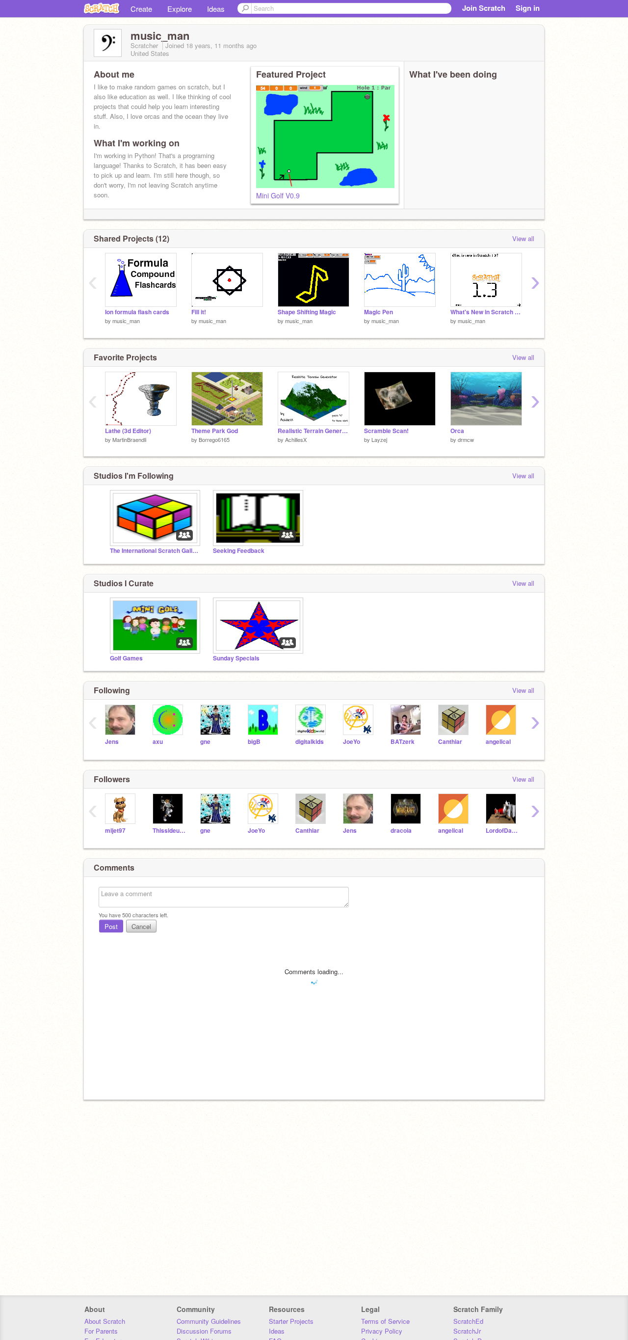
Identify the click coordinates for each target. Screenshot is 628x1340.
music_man (126, 321)
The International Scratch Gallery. (154, 551)
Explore (179, 8)
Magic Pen (378, 312)
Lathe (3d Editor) (128, 431)
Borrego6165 (214, 439)
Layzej (379, 439)
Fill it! (198, 312)
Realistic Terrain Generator (313, 431)
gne (205, 742)
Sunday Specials (236, 658)
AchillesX (296, 439)
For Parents (101, 1331)
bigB (254, 742)
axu (158, 742)
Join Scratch (483, 7)
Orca (457, 431)
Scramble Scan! (386, 431)
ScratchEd (468, 1321)
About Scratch (104, 1321)
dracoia (401, 830)
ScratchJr (467, 1331)
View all (523, 238)
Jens (112, 742)
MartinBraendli (129, 439)
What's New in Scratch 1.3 (486, 312)
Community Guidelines (209, 1321)
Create (141, 8)
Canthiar (450, 742)
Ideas (216, 8)
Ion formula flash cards (137, 312)
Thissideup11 (169, 830)
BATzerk (403, 742)
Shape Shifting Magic (307, 312)
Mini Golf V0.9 (278, 195)
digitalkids (309, 742)
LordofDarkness (502, 830)
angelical (498, 742)
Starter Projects (291, 1321)
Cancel (141, 926)
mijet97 (115, 830)
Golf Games (126, 658)
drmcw (466, 439)
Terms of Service (385, 1321)
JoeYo (351, 742)
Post (111, 926)
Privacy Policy (381, 1331)
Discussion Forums (204, 1331)
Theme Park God (214, 431)
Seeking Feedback (238, 551)
